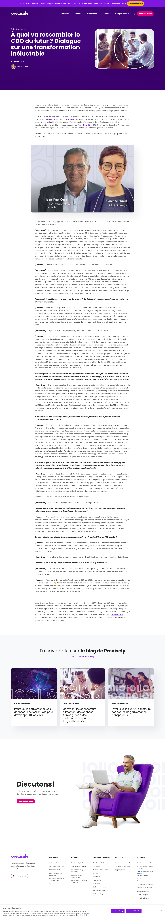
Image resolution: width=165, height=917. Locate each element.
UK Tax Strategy (98, 894)
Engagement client (55, 884)
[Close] (162, 911)
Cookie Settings (118, 911)
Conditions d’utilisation (144, 888)
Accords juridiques (143, 898)
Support (106, 14)
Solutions (65, 14)
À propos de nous (122, 14)
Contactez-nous (26, 801)
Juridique (141, 857)
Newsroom (96, 877)
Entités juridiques (142, 895)
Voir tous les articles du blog (82, 657)
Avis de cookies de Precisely (143, 880)
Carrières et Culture (99, 863)
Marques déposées (143, 891)
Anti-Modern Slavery (99, 890)
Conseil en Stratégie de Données (78, 871)
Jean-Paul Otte (85, 125)
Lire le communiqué (135, 4)
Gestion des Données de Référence (79, 881)
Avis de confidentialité (144, 863)
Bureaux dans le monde (101, 870)
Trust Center (97, 880)
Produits (77, 14)
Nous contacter (145, 14)
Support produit (120, 870)
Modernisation (53, 863)
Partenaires (96, 866)
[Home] (19, 13)
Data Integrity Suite (77, 863)
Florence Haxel (51, 119)
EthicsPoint (96, 884)
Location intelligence (56, 866)
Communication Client (78, 866)
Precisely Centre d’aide (122, 866)
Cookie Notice (81, 915)
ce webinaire (117, 614)
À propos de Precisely (101, 857)
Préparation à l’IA (54, 870)
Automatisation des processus (55, 874)
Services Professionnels (122, 863)
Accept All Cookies (133, 911)
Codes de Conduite (99, 887)
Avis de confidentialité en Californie (145, 867)
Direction (96, 873)
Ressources (92, 14)
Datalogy (70, 119)
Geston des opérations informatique (56, 879)
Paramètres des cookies (145, 884)
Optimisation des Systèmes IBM (76, 876)
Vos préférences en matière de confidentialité (145, 873)
